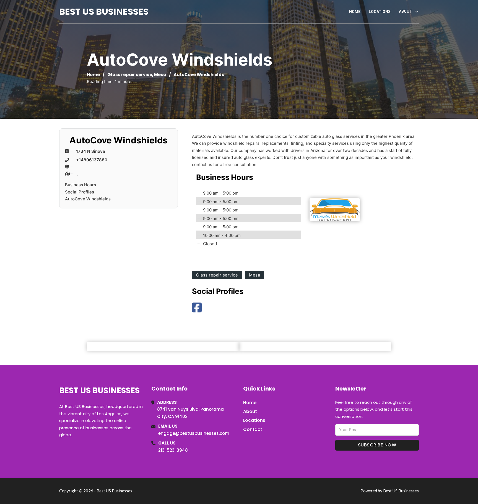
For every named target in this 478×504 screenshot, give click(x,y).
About (250, 411)
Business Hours (80, 184)
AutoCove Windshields (88, 198)
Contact (252, 429)
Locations (380, 11)
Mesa (160, 74)
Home (354, 11)
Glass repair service (129, 74)
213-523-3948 (173, 450)
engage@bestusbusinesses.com (193, 433)
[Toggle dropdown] (417, 12)
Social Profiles (79, 192)
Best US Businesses (104, 11)
